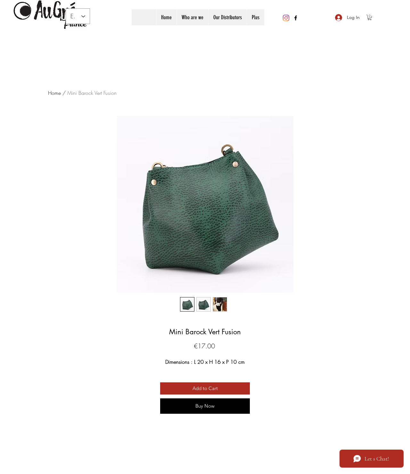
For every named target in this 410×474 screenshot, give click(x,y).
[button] (369, 17)
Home (54, 92)
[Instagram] (286, 18)
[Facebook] (295, 18)
